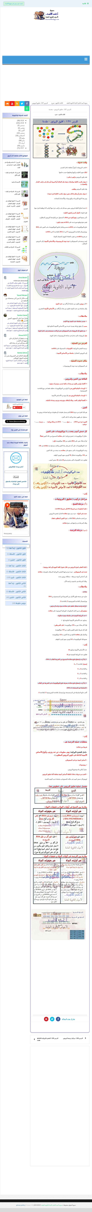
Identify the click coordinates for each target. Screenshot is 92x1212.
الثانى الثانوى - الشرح (18, 597)
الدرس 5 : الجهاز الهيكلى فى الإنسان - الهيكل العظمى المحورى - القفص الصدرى (13, 239)
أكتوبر (22, 130)
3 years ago (9, 348)
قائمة (84, 3)
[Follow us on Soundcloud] (7, 103)
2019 (22, 120)
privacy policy (20, 1205)
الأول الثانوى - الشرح (18, 559)
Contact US (29, 1205)
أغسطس (21, 135)
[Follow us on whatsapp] (26, 108)
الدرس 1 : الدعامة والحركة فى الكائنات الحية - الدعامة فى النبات (12, 165)
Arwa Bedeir (23, 278)
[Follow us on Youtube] (12, 103)
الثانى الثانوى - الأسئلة (17, 591)
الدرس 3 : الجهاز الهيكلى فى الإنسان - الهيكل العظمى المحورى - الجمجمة (13, 259)
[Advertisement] (46, 37)
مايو (23, 140)
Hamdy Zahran (22, 353)
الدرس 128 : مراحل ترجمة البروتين (73, 1038)
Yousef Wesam (22, 295)
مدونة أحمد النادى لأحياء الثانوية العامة (51, 1205)
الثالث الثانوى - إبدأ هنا (17, 565)
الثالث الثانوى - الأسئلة (17, 571)
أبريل (23, 143)
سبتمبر (22, 133)
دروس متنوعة (21, 603)
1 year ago (9, 310)
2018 (22, 123)
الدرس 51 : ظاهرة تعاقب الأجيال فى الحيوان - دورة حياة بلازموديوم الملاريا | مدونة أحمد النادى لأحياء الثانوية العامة (17, 286)
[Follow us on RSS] (17, 103)
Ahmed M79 (23, 335)
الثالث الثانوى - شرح (60, 114)
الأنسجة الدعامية (16, 182)
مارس (22, 145)
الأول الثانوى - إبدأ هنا (17, 548)
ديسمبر (22, 125)
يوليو (23, 138)
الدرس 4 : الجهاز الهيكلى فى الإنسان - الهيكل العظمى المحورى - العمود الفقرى (13, 229)
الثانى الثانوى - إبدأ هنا (17, 583)
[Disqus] (60, 1076)
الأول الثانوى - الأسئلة (17, 554)
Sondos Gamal (22, 315)
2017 (22, 148)
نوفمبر (22, 128)
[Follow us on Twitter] (22, 103)
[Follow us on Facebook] (26, 103)
